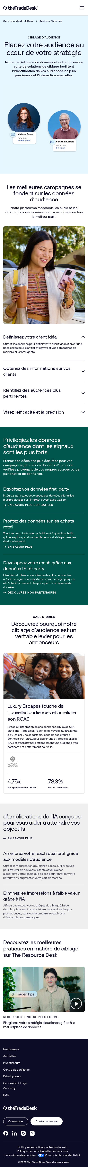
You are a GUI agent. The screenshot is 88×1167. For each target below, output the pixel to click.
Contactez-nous (47, 1121)
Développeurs (12, 1076)
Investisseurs (11, 1062)
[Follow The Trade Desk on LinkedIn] (14, 1133)
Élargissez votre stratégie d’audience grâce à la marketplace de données (39, 1025)
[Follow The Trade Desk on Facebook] (5, 1133)
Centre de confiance (16, 1069)
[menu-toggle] (82, 7)
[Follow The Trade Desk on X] (32, 1133)
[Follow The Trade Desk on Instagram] (23, 1133)
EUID (6, 1094)
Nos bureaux (11, 1049)
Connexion (15, 1121)
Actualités (9, 1056)
